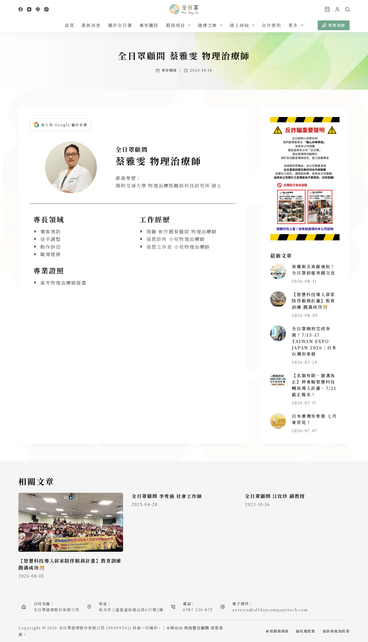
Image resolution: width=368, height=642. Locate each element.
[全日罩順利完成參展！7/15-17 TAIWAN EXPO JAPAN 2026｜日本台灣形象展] (278, 333)
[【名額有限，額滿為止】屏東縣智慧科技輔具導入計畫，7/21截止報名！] (278, 380)
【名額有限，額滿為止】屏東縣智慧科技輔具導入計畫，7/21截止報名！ (314, 384)
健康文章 (207, 25)
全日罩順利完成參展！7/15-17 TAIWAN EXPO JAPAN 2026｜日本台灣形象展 (314, 341)
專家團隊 (149, 25)
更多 (293, 25)
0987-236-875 (198, 609)
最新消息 (91, 25)
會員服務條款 (277, 631)
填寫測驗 (336, 25)
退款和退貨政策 (336, 631)
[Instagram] (46, 9)
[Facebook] (20, 9)
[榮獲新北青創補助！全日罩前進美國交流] (278, 271)
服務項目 (175, 25)
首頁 (69, 25)
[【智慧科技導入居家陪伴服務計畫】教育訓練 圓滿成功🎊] (278, 299)
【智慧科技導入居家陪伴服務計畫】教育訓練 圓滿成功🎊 (313, 300)
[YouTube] (29, 9)
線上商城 (239, 25)
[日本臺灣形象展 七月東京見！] (278, 421)
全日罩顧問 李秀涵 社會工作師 (167, 496)
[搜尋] (347, 9)
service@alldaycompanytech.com (270, 609)
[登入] (337, 9)
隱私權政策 (305, 631)
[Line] (38, 9)
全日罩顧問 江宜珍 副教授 (275, 496)
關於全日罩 (120, 25)
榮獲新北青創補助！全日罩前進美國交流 (313, 269)
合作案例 (271, 25)
